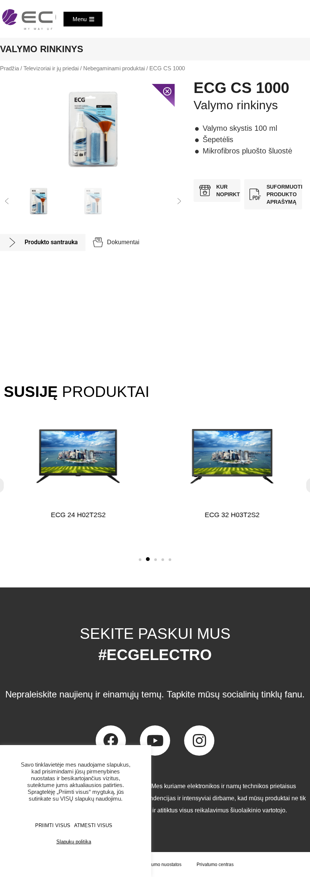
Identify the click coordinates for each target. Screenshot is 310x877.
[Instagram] (199, 740)
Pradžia (9, 68)
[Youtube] (155, 740)
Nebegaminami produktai (114, 68)
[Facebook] (111, 740)
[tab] (42, 242)
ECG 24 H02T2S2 (78, 515)
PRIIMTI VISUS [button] (52, 825)
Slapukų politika (73, 841)
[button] (7, 201)
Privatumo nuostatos (160, 864)
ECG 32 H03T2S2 (232, 515)
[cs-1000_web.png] (93, 129)
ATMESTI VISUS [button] (93, 825)
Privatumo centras (215, 864)
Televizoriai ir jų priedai (51, 68)
